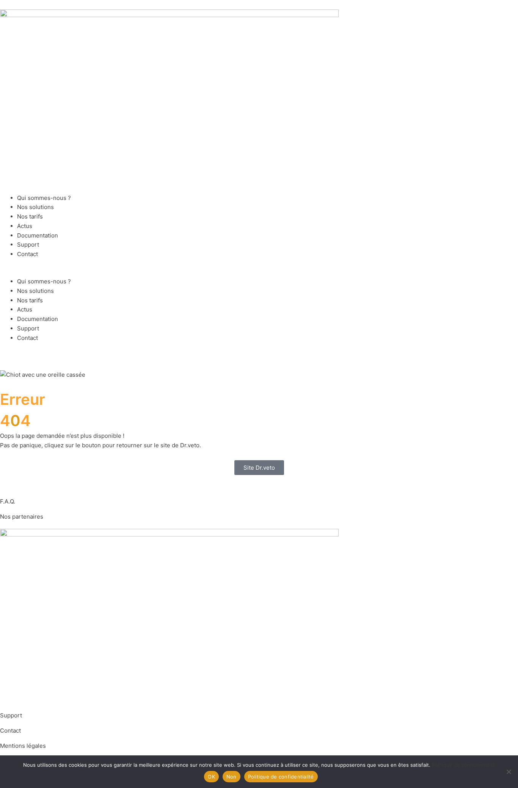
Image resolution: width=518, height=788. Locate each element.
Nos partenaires (21, 516)
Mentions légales (23, 745)
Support (28, 244)
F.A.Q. (7, 501)
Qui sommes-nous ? (44, 197)
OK (211, 777)
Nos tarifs (30, 216)
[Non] (508, 771)
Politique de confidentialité (463, 765)
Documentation (37, 235)
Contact (27, 254)
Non (231, 777)
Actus (24, 226)
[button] (259, 272)
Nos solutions (35, 207)
